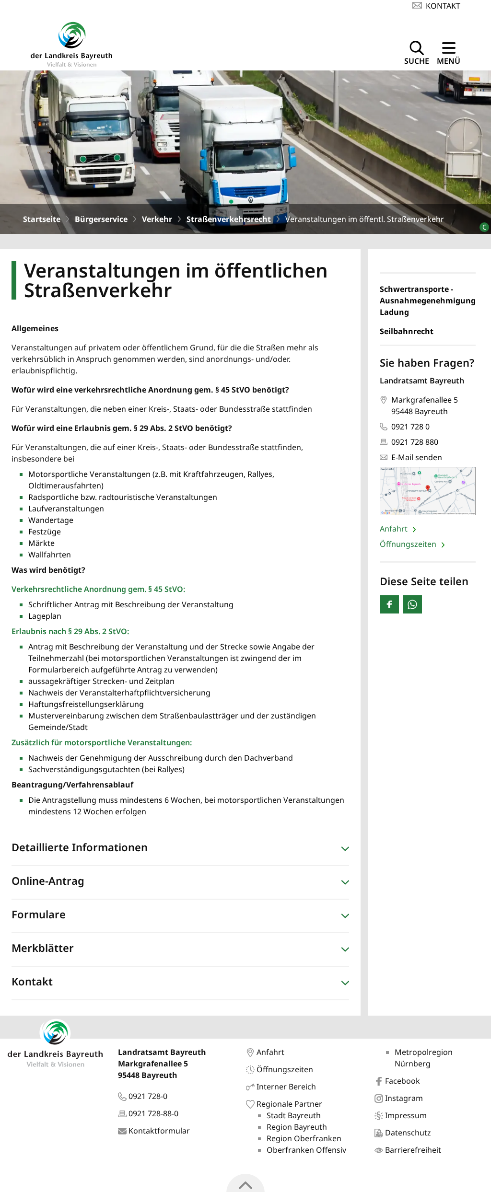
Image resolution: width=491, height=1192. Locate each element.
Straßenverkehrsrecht (229, 219)
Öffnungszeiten (409, 544)
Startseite (41, 219)
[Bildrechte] (480, 223)
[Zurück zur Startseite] (71, 43)
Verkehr (157, 219)
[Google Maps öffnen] (428, 491)
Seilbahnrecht (406, 331)
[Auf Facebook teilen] (389, 604)
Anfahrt (394, 528)
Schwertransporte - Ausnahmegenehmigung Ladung (428, 300)
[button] (180, 849)
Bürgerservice (101, 219)
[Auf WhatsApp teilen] (412, 604)
